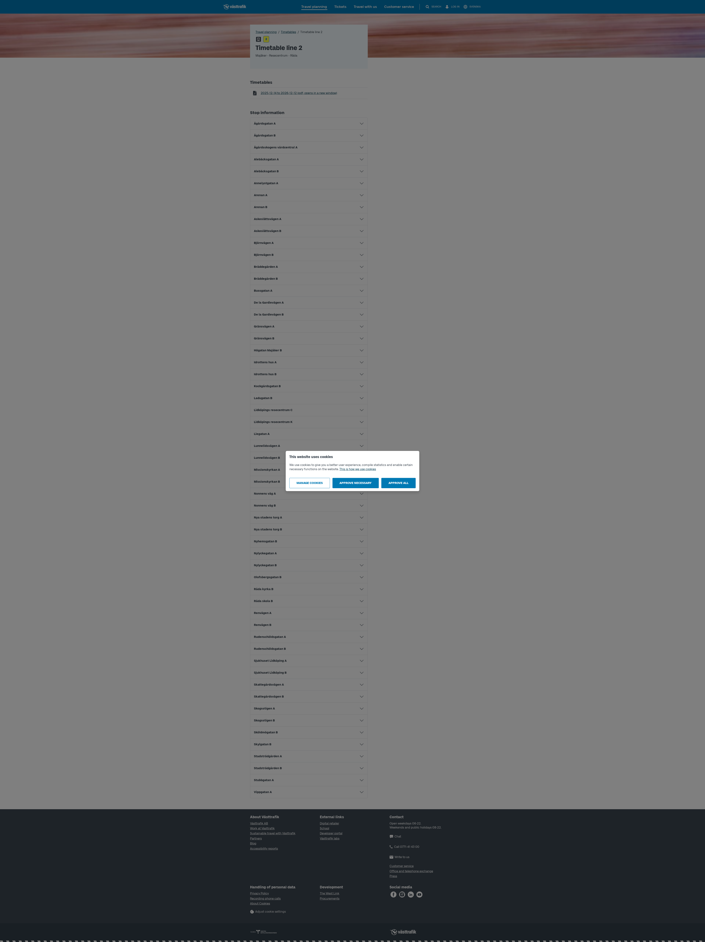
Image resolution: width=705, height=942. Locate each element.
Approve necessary (355, 483)
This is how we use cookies (357, 469)
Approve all (398, 483)
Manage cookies (310, 483)
